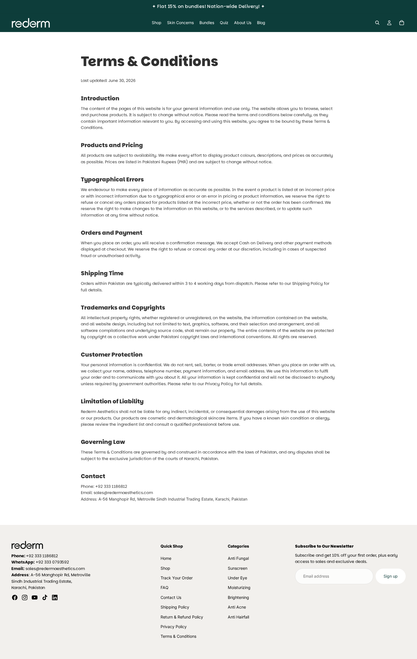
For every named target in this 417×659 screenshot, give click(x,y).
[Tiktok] (44, 597)
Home (166, 558)
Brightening (238, 597)
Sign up (391, 576)
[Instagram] (24, 597)
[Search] (377, 22)
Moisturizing (239, 587)
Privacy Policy (174, 626)
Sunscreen (237, 568)
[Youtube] (34, 597)
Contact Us (171, 597)
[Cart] (401, 22)
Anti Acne (237, 607)
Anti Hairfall (238, 616)
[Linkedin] (54, 597)
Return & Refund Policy (182, 616)
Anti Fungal (238, 558)
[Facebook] (14, 597)
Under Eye (237, 577)
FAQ (165, 587)
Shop (165, 568)
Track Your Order (177, 577)
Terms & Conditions (178, 636)
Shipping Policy (175, 607)
